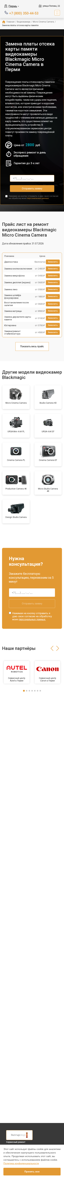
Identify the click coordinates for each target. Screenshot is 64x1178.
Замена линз (10, 289)
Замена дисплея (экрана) (17, 282)
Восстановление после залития (16, 304)
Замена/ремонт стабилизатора (12, 332)
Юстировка (10, 325)
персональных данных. (38, 198)
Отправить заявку (32, 188)
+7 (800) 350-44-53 (23, 13)
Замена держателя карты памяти (17, 318)
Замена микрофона (14, 275)
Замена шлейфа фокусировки (12, 296)
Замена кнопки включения (18, 268)
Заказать (53, 262)
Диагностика (11, 262)
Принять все (32, 1171)
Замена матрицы (13, 311)
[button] (52, 648)
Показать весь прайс (32, 346)
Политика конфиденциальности (21, 1163)
